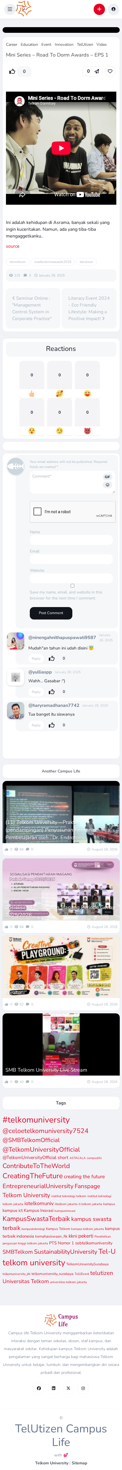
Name (35, 532)
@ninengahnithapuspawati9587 (62, 637)
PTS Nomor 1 (61, 1243)
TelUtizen (85, 44)
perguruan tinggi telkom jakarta (25, 1243)
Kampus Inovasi (38, 1210)
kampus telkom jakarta (87, 1229)
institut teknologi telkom (68, 1196)
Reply (36, 658)
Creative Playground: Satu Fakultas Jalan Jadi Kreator (57, 988)
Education (29, 44)
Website (37, 570)
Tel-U (107, 1251)
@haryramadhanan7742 (53, 705)
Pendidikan (102, 1236)
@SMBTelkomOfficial (31, 1140)
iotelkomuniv (39, 1203)
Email (34, 551)
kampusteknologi (33, 1229)
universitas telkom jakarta (68, 1282)
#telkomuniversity (36, 1119)
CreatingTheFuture (33, 1176)
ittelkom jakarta (66, 1204)
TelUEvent (82, 1274)
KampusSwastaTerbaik (36, 1218)
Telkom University (51, 1463)
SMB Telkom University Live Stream (46, 1070)
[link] (110, 71)
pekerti (85, 1235)
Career (11, 44)
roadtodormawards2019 (52, 262)
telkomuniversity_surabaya (52, 1273)
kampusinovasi (64, 1211)
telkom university (34, 1262)
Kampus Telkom (58, 1229)
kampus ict (13, 1210)
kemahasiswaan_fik (51, 1236)
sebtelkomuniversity (94, 1243)
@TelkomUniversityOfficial (41, 1149)
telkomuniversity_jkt (16, 1274)
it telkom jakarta (90, 1204)
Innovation (64, 44)
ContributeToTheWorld (36, 1166)
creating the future (84, 1176)
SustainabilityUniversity (65, 1251)
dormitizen (18, 262)
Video (101, 44)
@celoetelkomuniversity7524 (46, 1130)
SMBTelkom (18, 1252)
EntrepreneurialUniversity (38, 1186)
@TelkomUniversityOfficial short (35, 1157)
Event (46, 44)
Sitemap (79, 1463)
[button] (10, 9)
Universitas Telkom (26, 1281)
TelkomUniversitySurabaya (87, 1264)
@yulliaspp (40, 672)
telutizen (86, 262)
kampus (109, 1204)
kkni (73, 1236)
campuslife (94, 1158)
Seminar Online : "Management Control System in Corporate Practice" (32, 308)
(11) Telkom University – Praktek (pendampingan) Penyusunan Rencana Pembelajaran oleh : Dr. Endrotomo (49, 830)
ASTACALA (78, 1158)
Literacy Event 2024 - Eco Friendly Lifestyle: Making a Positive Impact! (89, 308)
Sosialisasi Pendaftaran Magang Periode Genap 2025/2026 (60, 911)
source (13, 246)
